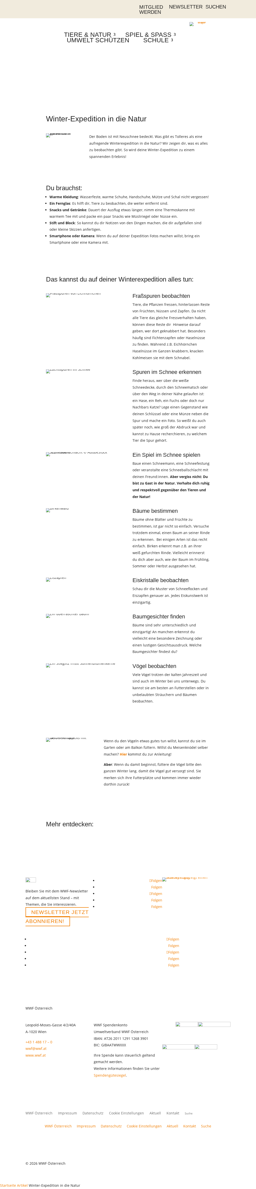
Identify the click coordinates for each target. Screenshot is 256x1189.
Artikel (22, 1185)
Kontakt (172, 1113)
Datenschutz (93, 1113)
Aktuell (155, 1113)
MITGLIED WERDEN (151, 9)
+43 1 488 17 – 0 (39, 1042)
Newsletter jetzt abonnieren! (57, 916)
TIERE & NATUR (87, 34)
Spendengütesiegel (110, 1075)
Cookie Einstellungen (126, 1113)
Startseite (8, 1185)
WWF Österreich (39, 1113)
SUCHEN (216, 7)
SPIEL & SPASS (148, 34)
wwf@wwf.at (36, 1048)
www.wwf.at (36, 1055)
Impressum (67, 1113)
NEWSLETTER (185, 7)
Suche (206, 1126)
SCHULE (156, 40)
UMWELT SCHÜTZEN (98, 40)
